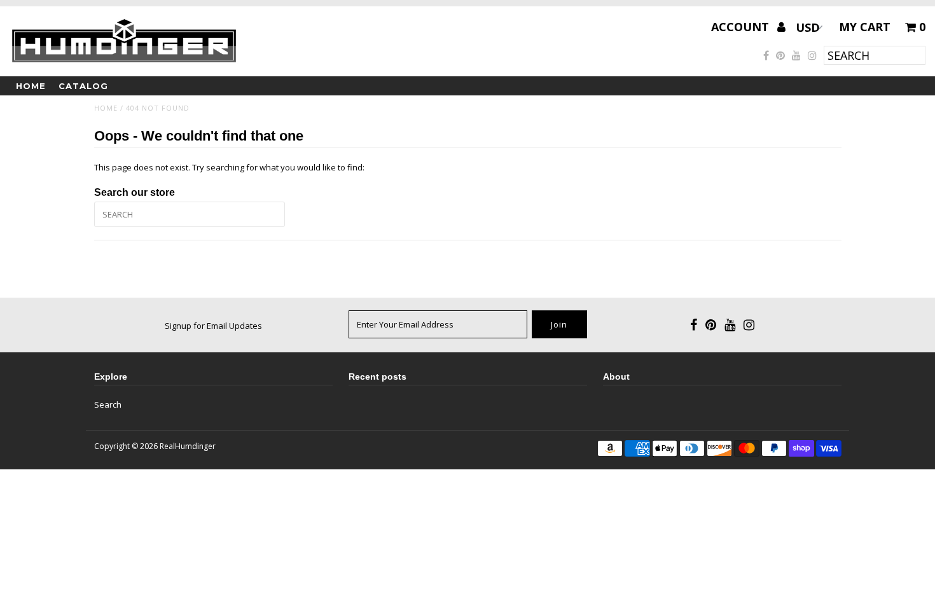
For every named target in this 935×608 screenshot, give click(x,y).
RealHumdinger (188, 446)
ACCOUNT (741, 26)
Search (107, 404)
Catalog (83, 86)
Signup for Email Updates (213, 325)
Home (31, 86)
